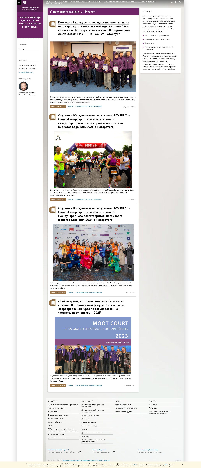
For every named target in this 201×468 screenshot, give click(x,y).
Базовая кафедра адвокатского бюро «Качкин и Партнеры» (30, 22)
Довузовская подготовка (90, 415)
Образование (87, 401)
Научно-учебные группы (123, 412)
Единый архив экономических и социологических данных (160, 412)
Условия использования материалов (85, 460)
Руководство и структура (56, 408)
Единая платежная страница (57, 438)
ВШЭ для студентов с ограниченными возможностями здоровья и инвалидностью (62, 430)
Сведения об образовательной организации (63, 405)
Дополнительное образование (92, 433)
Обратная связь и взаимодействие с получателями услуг (93, 441)
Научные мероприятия (123, 405)
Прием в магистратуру (89, 426)
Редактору (178, 460)
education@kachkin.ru (26, 72)
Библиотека (153, 405)
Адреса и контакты (68, 460)
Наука (118, 401)
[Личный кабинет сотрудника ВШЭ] (175, 2)
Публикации (153, 408)
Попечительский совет (56, 418)
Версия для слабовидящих (56, 434)
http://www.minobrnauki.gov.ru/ (58, 450)
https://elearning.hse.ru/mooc (148, 450)
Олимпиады (85, 419)
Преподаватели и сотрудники (58, 415)
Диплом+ (84, 429)
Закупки (50, 425)
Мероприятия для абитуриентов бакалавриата (92, 405)
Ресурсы (152, 401)
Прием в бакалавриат (88, 422)
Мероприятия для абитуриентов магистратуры (92, 411)
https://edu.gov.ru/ (99, 450)
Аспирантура (85, 436)
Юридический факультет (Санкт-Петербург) (30, 8)
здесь (135, 464)
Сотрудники (23, 49)
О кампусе (52, 401)
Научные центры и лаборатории (126, 408)
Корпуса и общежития (55, 422)
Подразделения (53, 412)
